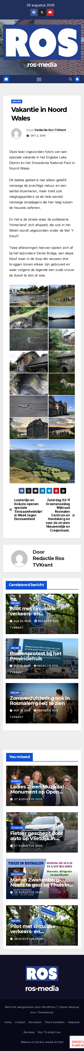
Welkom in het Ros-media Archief (42, 1042)
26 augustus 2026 (28, 892)
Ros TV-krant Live (49, 1032)
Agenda (16, 781)
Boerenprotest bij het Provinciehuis (35, 656)
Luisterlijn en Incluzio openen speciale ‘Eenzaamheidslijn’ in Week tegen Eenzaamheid (28, 509)
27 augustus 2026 (28, 799)
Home (8, 1022)
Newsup (74, 1007)
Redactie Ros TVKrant (50, 130)
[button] (70, 79)
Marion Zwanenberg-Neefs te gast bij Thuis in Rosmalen (39, 885)
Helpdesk (74, 1022)
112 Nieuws (17, 828)
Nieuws (16, 101)
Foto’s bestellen (55, 1022)
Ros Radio (17, 874)
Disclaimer (35, 1022)
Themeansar (45, 1012)
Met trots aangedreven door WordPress (30, 1007)
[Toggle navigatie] (39, 79)
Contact (20, 1022)
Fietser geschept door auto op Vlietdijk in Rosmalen (36, 838)
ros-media (42, 64)
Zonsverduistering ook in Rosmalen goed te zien (40, 700)
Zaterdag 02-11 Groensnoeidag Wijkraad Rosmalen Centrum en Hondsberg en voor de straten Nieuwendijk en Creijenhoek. (58, 515)
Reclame (29, 1032)
